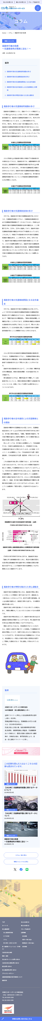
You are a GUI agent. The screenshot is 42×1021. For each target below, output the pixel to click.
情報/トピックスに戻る (21, 862)
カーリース (5, 925)
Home (4, 33)
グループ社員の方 (34, 2)
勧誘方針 (4, 980)
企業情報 (23, 932)
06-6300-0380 (9, 997)
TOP (3, 922)
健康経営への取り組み (28, 943)
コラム (10, 33)
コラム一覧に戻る (21, 855)
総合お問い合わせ (7, 966)
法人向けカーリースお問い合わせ (11, 959)
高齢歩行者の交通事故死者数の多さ (19, 71)
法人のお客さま (8, 2)
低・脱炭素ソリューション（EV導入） (11, 948)
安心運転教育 (5, 929)
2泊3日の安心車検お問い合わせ (10, 963)
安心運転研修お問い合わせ (9, 970)
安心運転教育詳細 (8, 932)
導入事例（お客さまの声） (10, 943)
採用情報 (24, 946)
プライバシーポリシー (8, 973)
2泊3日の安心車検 (7, 952)
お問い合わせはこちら (21, 904)
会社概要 (24, 936)
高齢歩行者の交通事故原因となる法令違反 (21, 82)
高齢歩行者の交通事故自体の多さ (18, 77)
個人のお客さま (21, 2)
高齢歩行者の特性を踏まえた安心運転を (20, 95)
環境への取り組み (27, 939)
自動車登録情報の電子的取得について (12, 977)
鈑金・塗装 (5, 956)
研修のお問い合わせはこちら (22, 1019)
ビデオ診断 (6, 936)
